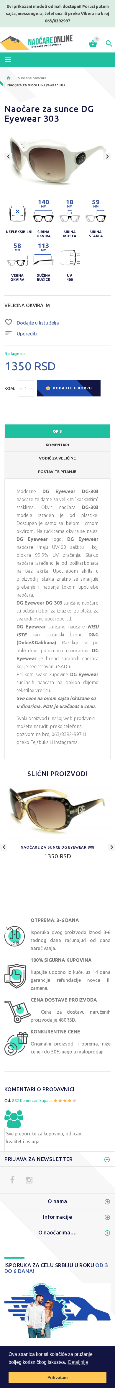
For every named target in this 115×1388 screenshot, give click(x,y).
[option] (57, 161)
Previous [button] (8, 156)
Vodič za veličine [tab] (57, 458)
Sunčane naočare (32, 78)
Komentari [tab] (57, 445)
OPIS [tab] (57, 431)
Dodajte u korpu (72, 388)
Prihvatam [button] (57, 1377)
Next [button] (107, 156)
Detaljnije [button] (78, 1362)
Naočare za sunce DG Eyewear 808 (57, 847)
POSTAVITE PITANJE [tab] (57, 472)
